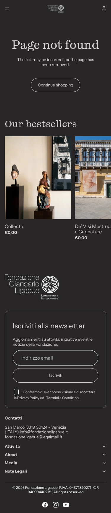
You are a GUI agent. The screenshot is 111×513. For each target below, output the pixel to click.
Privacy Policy (28, 398)
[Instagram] (55, 504)
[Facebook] (45, 504)
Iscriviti (55, 375)
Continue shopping (55, 85)
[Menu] (7, 9)
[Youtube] (66, 504)
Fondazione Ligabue (41, 487)
